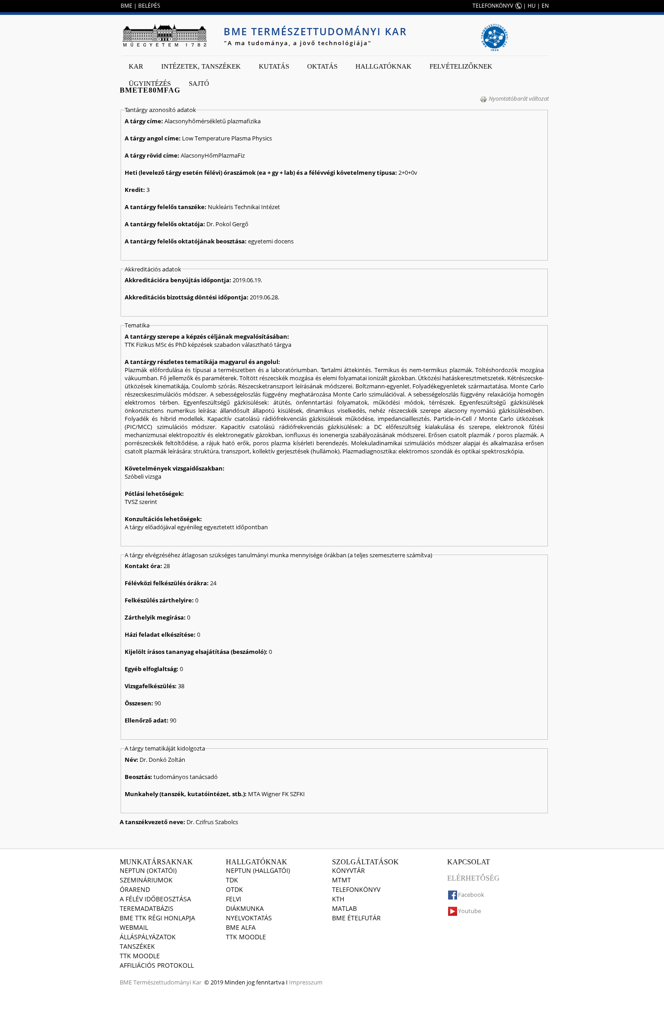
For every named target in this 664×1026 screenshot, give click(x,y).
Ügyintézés (150, 83)
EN (545, 5)
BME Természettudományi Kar (315, 31)
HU (532, 5)
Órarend (135, 889)
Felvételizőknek (461, 66)
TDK (232, 880)
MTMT (341, 880)
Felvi (233, 899)
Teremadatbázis (146, 908)
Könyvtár (348, 870)
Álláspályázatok (148, 937)
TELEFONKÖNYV (492, 5)
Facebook (471, 895)
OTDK (234, 889)
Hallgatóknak (383, 66)
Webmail (134, 927)
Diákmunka (245, 908)
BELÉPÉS (149, 5)
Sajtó (199, 83)
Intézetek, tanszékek (201, 66)
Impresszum (306, 982)
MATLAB (344, 908)
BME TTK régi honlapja (157, 918)
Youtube (469, 911)
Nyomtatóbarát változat (519, 98)
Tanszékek (137, 946)
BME (126, 5)
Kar (136, 66)
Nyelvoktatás (249, 918)
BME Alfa (241, 927)
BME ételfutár (356, 918)
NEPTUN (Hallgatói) (258, 870)
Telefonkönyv (356, 889)
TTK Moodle (140, 955)
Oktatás (322, 66)
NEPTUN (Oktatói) (148, 870)
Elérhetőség (473, 878)
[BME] (164, 35)
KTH (338, 899)
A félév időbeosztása (155, 899)
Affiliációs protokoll (157, 965)
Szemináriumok (146, 880)
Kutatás (274, 66)
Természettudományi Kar (167, 982)
